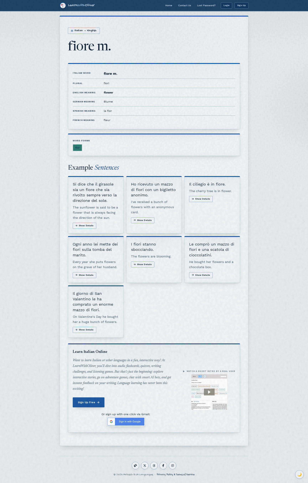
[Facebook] (163, 465)
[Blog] (135, 465)
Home (168, 5)
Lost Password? (206, 5)
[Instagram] (172, 465)
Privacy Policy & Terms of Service (175, 474)
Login (227, 5)
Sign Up (241, 5)
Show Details (86, 225)
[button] (209, 392)
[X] (144, 465)
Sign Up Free (86, 402)
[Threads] (154, 465)
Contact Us (184, 5)
